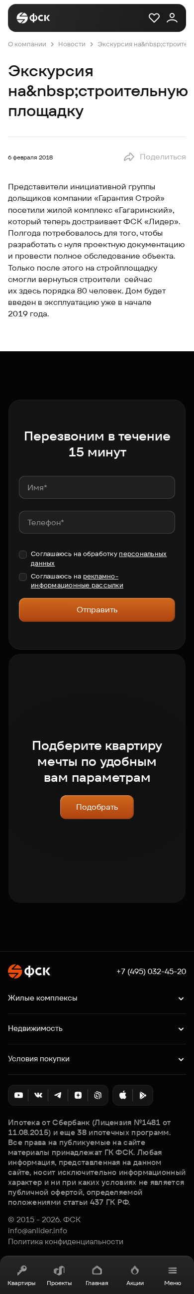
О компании (27, 44)
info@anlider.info (37, 1230)
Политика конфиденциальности (65, 1241)
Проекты (59, 1283)
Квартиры (21, 1283)
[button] (154, 157)
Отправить (97, 609)
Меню (172, 1283)
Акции (135, 1283)
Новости (72, 44)
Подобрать (97, 807)
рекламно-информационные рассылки (77, 580)
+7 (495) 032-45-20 (151, 971)
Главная (97, 1283)
